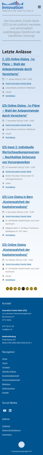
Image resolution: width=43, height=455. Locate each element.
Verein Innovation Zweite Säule (18, 83)
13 (31, 288)
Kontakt (5, 393)
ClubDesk (6, 426)
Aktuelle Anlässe (9, 371)
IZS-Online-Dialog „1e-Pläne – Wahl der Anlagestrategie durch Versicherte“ (21, 110)
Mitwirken (6, 384)
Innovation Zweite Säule (20, 451)
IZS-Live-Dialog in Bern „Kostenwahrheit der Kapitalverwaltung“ (17, 202)
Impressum (7, 435)
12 (27, 288)
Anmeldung (10, 96)
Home (4, 359)
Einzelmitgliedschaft (10, 376)
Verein (5, 363)
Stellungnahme (8, 388)
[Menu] (39, 6)
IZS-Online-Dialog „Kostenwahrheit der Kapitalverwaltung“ (16, 249)
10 (19, 288)
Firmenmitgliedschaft (11, 380)
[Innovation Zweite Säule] (12, 8)
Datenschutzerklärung (11, 430)
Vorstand (6, 367)
